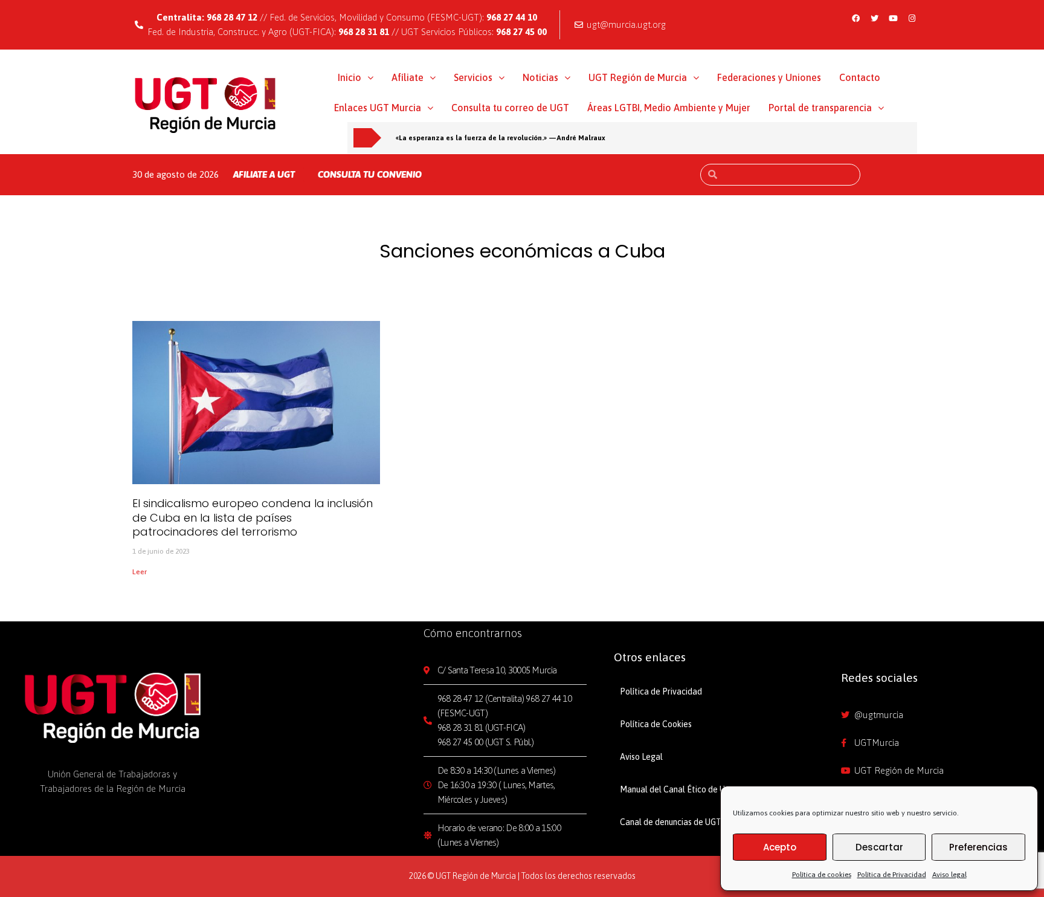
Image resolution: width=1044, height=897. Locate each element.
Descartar (879, 847)
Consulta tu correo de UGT (510, 107)
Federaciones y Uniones (769, 77)
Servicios (473, 77)
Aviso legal (949, 874)
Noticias (540, 77)
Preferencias (978, 847)
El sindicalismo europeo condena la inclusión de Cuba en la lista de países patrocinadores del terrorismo (252, 517)
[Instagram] (912, 18)
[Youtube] (893, 18)
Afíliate (408, 77)
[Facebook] (856, 18)
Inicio (349, 77)
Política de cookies (821, 874)
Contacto (859, 77)
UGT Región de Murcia (637, 77)
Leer (139, 572)
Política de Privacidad (891, 874)
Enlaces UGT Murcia (377, 107)
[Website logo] (206, 104)
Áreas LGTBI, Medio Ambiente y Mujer (668, 107)
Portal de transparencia (820, 107)
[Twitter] (875, 18)
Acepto (779, 847)
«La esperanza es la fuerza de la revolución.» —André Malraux (500, 137)
